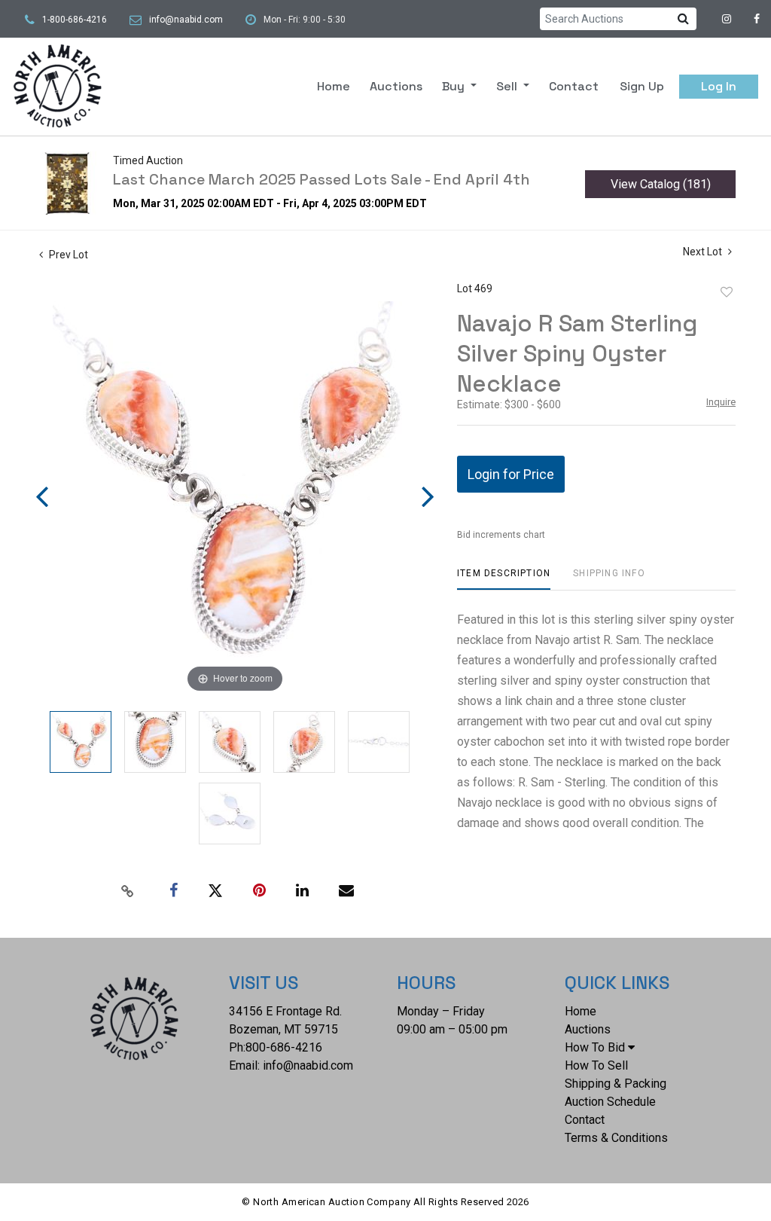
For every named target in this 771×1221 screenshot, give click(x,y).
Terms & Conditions (616, 1138)
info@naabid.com (186, 19)
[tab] (503, 579)
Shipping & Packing (615, 1083)
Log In (718, 86)
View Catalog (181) (661, 184)
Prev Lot (67, 255)
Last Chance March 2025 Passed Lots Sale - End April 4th (321, 179)
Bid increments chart (501, 535)
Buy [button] (455, 86)
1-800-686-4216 (74, 19)
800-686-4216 (283, 1047)
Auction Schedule (610, 1101)
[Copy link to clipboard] (128, 891)
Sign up (642, 86)
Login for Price (511, 474)
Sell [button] (508, 86)
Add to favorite (727, 292)
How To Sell (596, 1065)
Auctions (396, 86)
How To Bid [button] (595, 1047)
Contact (574, 86)
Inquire (721, 402)
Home (333, 86)
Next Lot (703, 252)
